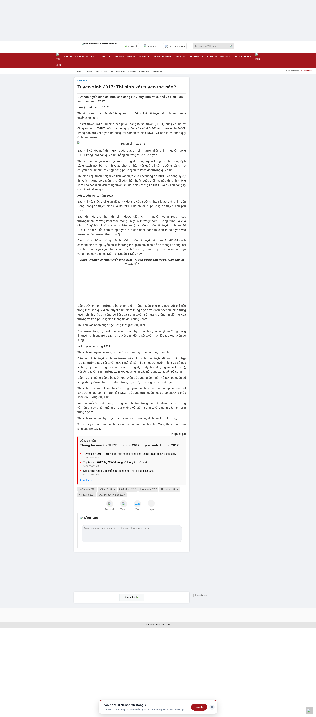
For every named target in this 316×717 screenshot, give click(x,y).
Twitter (123, 509)
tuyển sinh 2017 (87, 489)
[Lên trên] (309, 710)
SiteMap (150, 624)
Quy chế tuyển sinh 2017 (112, 495)
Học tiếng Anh (117, 71)
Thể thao (107, 56)
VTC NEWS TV (81, 56)
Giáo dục (131, 56)
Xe (203, 56)
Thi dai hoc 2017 (169, 489)
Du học (89, 71)
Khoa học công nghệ (219, 56)
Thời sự (68, 56)
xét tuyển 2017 (107, 489)
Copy (151, 510)
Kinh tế (95, 56)
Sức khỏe (180, 56)
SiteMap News (163, 624)
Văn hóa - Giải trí (163, 56)
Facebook (109, 509)
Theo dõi (199, 707)
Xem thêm (86, 480)
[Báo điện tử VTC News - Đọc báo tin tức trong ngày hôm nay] (100, 47)
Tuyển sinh (101, 71)
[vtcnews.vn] (109, 503)
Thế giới (119, 56)
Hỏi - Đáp (132, 71)
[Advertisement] (217, 126)
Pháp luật (145, 56)
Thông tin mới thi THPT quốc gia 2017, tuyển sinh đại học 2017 (129, 445)
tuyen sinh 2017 (148, 489)
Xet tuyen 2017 (87, 495)
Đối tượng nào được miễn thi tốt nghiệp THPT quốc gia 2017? (119, 471)
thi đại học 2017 (127, 489)
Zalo (137, 509)
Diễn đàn (157, 71)
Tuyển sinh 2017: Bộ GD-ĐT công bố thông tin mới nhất (115, 462)
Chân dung (144, 71)
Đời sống (194, 56)
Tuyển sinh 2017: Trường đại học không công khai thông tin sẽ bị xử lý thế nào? (129, 453)
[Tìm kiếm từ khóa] (231, 46)
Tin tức (79, 71)
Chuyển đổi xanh (243, 56)
